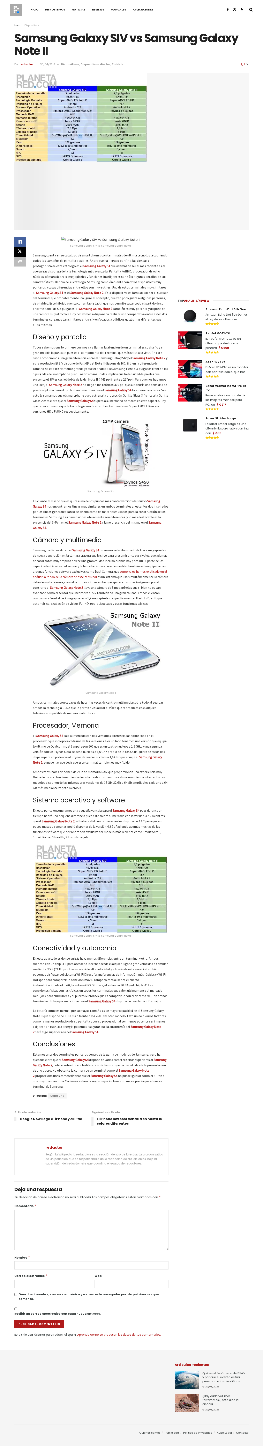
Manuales (118, 10)
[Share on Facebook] (20, 242)
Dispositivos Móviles (96, 64)
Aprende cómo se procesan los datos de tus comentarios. (119, 1335)
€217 (222, 405)
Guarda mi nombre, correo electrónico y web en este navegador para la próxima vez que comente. (88, 1296)
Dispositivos (55, 10)
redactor (26, 64)
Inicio (34, 10)
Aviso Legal (224, 1433)
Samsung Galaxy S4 (80, 401)
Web (98, 1276)
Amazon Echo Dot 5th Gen (225, 309)
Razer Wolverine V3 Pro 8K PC (225, 388)
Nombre (22, 1258)
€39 (218, 433)
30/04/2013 (47, 64)
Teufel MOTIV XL (218, 333)
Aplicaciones (143, 10)
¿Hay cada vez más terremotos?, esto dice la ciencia (220, 1400)
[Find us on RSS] (242, 9)
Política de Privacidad (197, 1433)
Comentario (25, 1206)
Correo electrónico (30, 1276)
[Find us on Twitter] (234, 9)
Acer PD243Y (215, 362)
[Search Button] (251, 10)
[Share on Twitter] (20, 252)
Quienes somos (149, 1433)
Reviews (98, 10)
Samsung (57, 1095)
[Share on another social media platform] (20, 262)
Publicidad (172, 1433)
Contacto (242, 1433)
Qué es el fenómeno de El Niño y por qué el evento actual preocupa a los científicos (224, 1377)
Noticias (78, 10)
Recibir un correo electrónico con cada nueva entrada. (57, 1314)
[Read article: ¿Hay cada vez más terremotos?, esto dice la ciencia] (187, 1403)
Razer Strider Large (220, 418)
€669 (225, 348)
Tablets (117, 64)
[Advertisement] (213, 261)
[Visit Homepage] (16, 10)
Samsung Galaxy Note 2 (95, 309)
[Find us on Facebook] (228, 9)
